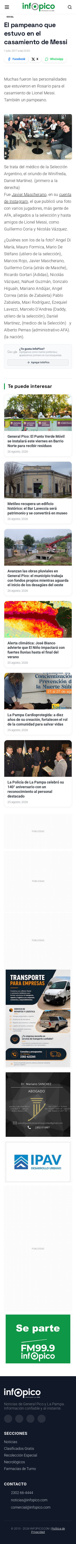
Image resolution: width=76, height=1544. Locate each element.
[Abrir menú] (7, 7)
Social (10, 16)
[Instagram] (19, 1419)
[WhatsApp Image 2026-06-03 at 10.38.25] (38, 1018)
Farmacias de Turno (20, 1469)
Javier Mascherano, (29, 194)
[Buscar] (69, 7)
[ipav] (38, 1162)
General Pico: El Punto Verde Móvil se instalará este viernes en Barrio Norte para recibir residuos (36, 441)
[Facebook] (8, 1419)
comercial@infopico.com (30, 1507)
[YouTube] (41, 1419)
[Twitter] (30, 1419)
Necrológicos (14, 1462)
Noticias (10, 1442)
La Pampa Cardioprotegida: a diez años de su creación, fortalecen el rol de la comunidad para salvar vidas (37, 719)
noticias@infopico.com (29, 1500)
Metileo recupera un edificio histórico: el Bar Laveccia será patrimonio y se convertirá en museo (37, 508)
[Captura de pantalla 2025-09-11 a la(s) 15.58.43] (38, 1104)
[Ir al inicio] (38, 7)
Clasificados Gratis (19, 1449)
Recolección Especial (20, 1455)
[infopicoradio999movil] (38, 1339)
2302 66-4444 (22, 1493)
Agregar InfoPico (40, 362)
